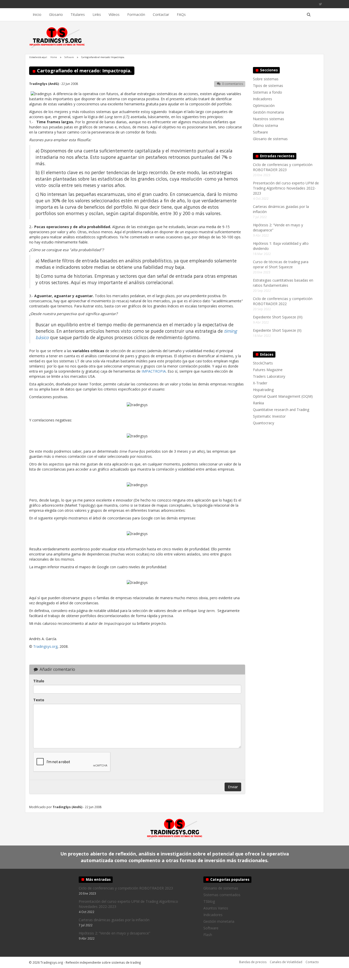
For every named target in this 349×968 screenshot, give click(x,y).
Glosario (56, 14)
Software (69, 57)
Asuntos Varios (215, 908)
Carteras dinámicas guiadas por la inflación (114, 919)
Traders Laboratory (269, 376)
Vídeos (114, 14)
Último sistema (265, 125)
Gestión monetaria (268, 112)
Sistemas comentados (221, 894)
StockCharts (263, 363)
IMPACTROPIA (154, 371)
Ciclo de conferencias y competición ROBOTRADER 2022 (282, 301)
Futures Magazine (268, 369)
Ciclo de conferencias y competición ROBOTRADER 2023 (282, 167)
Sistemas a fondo (267, 92)
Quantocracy (263, 422)
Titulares (78, 14)
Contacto (312, 962)
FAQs (181, 14)
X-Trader (260, 383)
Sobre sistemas (265, 78)
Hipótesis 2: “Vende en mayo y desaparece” (114, 933)
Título (38, 680)
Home (53, 57)
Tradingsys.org (45, 646)
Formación (136, 14)
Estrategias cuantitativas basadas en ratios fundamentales (283, 283)
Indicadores (262, 98)
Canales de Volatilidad (286, 962)
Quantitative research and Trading (281, 409)
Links (96, 14)
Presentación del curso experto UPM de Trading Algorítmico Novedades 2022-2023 (286, 188)
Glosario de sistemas (270, 138)
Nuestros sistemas (268, 118)
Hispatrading (263, 389)
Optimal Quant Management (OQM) (283, 396)
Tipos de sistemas (268, 85)
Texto (38, 699)
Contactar (161, 14)
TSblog (209, 901)
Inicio (37, 14)
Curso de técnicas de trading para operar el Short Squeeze (280, 264)
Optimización (264, 105)
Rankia (258, 402)
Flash (207, 934)
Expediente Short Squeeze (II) (277, 330)
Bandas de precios (252, 962)
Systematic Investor (269, 416)
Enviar (233, 786)
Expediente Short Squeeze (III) (278, 317)
